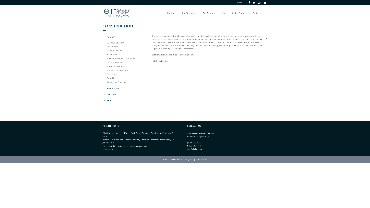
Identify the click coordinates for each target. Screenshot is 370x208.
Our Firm (170, 13)
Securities (111, 78)
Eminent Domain (114, 50)
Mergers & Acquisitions (117, 70)
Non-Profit (113, 88)
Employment (112, 54)
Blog (224, 13)
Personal (112, 94)
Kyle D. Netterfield (160, 61)
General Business (115, 62)
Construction (113, 46)
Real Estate (112, 74)
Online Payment (239, 13)
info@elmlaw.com (194, 149)
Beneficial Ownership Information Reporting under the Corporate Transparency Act (138, 140)
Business (111, 37)
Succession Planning (116, 82)
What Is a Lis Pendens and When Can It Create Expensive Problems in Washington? (138, 133)
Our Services (209, 13)
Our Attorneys (188, 13)
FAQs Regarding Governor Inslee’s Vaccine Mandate (125, 146)
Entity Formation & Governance (121, 58)
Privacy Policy (201, 159)
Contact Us (257, 13)
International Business (117, 66)
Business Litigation (115, 42)
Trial (110, 100)
